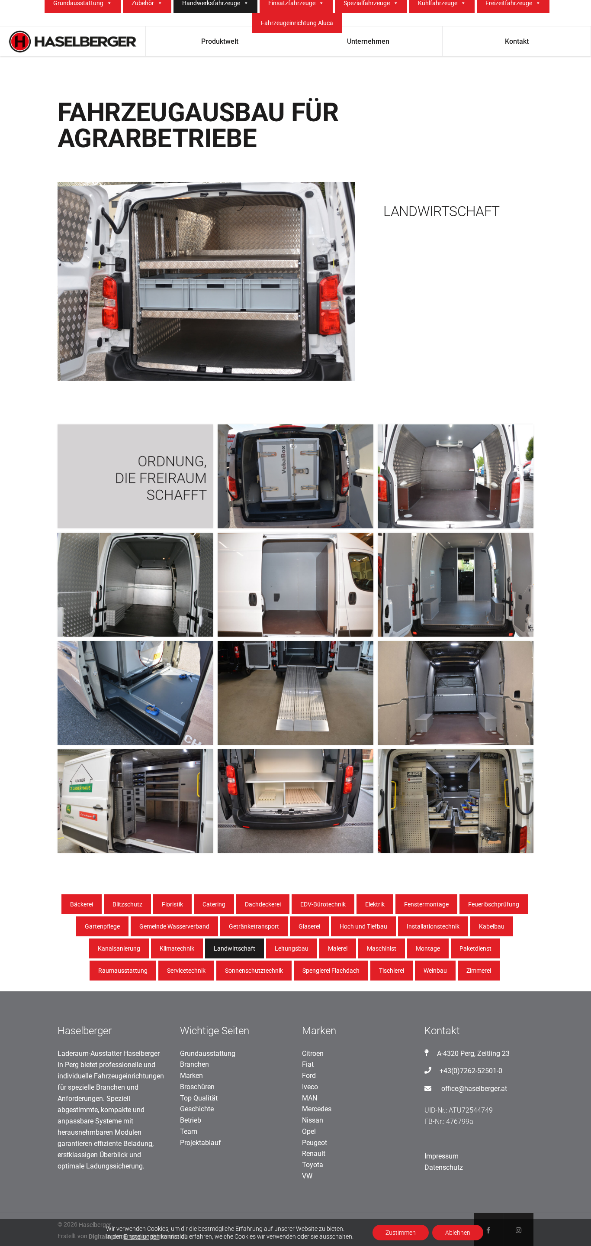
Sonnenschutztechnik (254, 970)
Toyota (312, 1165)
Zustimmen (400, 1232)
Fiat (308, 1064)
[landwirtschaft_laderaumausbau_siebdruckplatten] (455, 585)
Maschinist (381, 948)
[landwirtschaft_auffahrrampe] (295, 693)
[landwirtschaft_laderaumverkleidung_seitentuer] (295, 585)
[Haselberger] (135, 476)
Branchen (194, 1064)
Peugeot (314, 1143)
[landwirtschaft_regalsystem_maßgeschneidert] (295, 801)
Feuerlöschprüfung (493, 904)
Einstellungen (142, 1236)
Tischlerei (391, 970)
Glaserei (309, 926)
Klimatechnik (177, 948)
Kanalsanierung (119, 948)
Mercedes (316, 1109)
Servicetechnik (186, 970)
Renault (313, 1153)
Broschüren (197, 1087)
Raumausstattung (123, 970)
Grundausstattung (207, 1053)
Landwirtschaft (234, 948)
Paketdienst (475, 948)
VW (307, 1176)
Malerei (337, 948)
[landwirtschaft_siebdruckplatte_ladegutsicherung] (135, 693)
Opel (309, 1131)
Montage (428, 948)
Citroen (313, 1053)
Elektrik (375, 904)
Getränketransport (254, 926)
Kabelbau (491, 926)
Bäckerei (81, 904)
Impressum (441, 1156)
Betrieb (190, 1120)
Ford (309, 1075)
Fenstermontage (426, 904)
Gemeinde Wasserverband (174, 926)
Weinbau (435, 970)
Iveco (310, 1087)
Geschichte (197, 1109)
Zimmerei (478, 970)
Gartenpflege (102, 926)
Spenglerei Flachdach (331, 970)
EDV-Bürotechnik (323, 904)
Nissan (312, 1120)
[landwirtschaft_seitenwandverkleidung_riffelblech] (135, 585)
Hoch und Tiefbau (363, 926)
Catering (213, 904)
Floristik (172, 904)
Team (188, 1131)
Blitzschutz (127, 904)
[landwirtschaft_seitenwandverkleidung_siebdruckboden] (455, 476)
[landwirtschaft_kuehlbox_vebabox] (295, 476)
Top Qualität (199, 1098)
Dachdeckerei (263, 904)
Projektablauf (200, 1143)
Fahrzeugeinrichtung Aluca (297, 22)
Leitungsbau (291, 948)
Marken (191, 1075)
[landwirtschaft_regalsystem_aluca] (455, 801)
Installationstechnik (433, 926)
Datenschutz (443, 1167)
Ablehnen (457, 1232)
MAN (309, 1098)
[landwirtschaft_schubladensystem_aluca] (135, 801)
